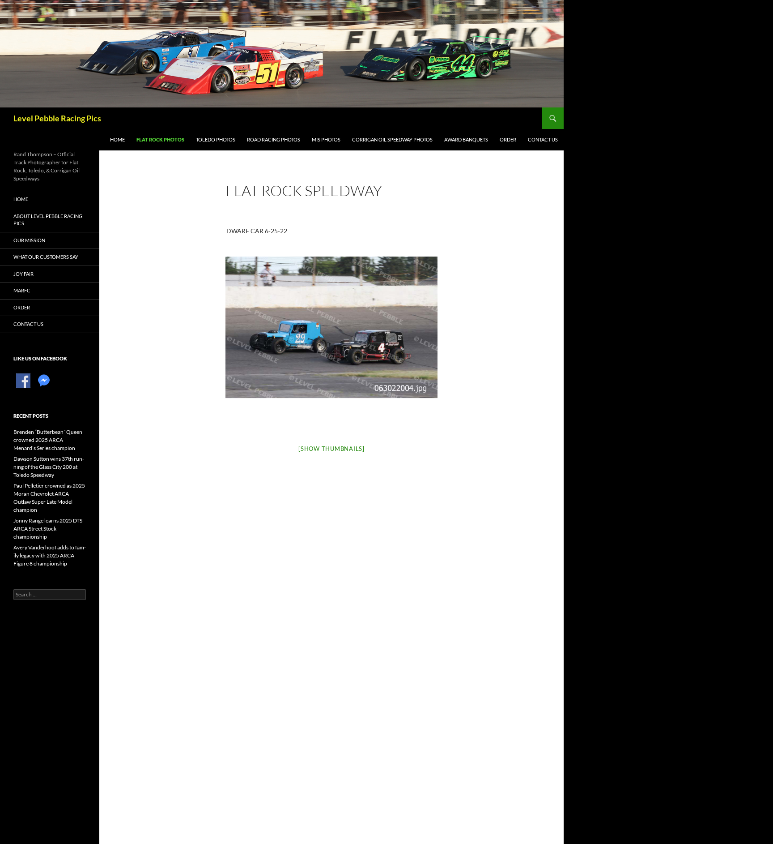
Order (508, 139)
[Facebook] (23, 380)
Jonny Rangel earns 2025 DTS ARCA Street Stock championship (47, 528)
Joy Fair (23, 274)
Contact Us (543, 139)
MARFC (21, 290)
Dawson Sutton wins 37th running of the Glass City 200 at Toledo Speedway (48, 466)
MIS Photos (326, 139)
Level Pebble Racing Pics (57, 118)
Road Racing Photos (273, 139)
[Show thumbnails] (331, 448)
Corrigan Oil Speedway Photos (392, 139)
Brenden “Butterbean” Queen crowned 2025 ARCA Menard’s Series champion (47, 439)
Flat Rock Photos (160, 139)
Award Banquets (466, 139)
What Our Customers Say (45, 257)
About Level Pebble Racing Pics (47, 220)
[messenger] (44, 380)
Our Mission (29, 240)
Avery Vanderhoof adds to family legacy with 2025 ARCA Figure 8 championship (49, 555)
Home (117, 139)
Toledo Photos (215, 139)
